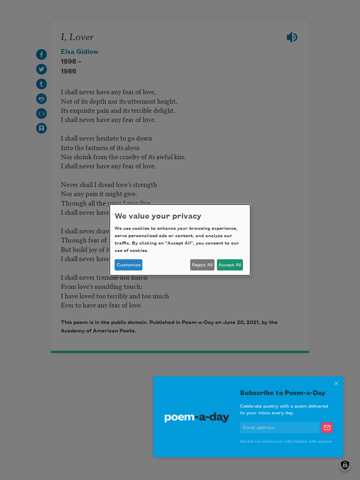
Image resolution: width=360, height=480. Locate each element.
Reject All (202, 264)
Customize (129, 264)
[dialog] (180, 240)
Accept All (230, 264)
